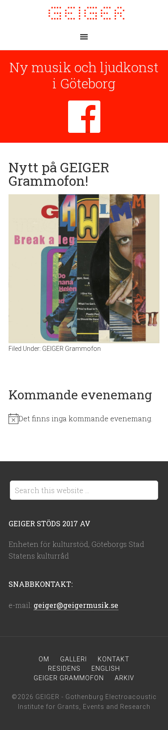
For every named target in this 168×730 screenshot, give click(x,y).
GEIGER (84, 13)
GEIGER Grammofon (71, 348)
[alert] (84, 418)
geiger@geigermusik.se (76, 605)
